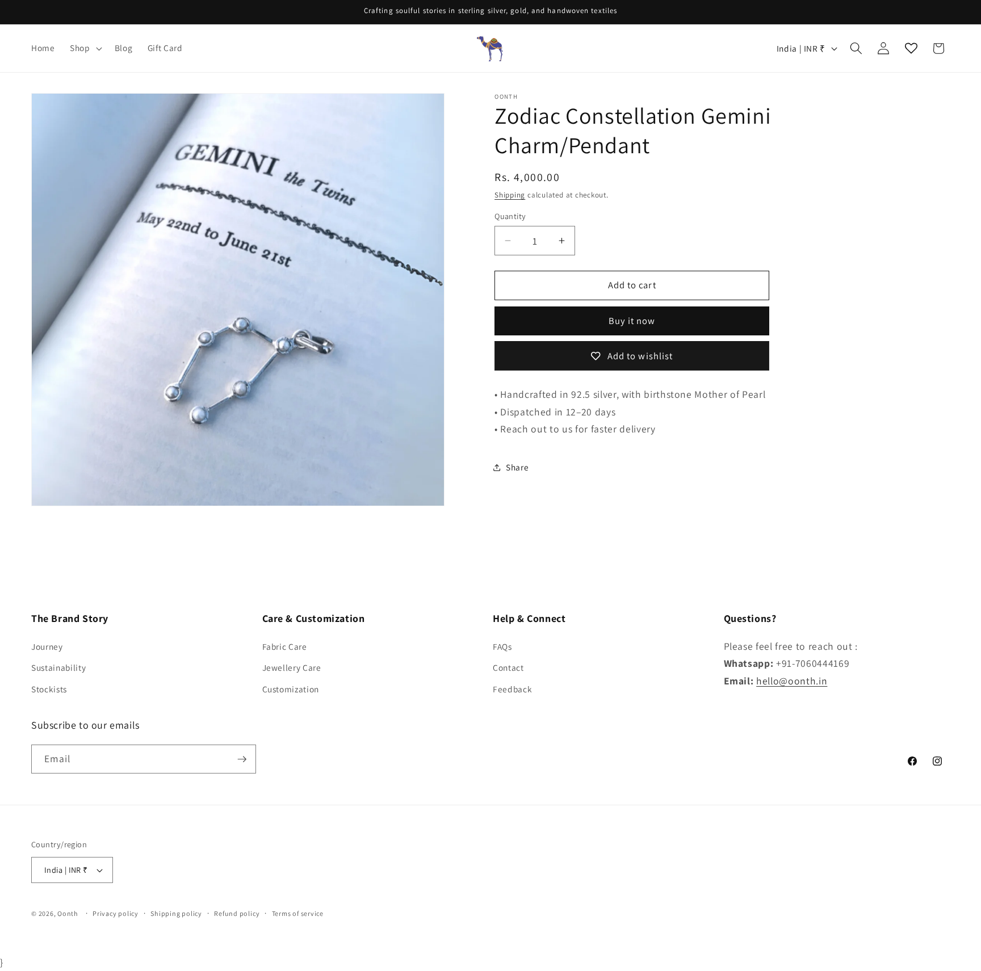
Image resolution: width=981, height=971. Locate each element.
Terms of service (298, 913)
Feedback (512, 689)
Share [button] (517, 467)
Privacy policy (116, 913)
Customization (291, 689)
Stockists (49, 689)
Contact (508, 667)
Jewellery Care (291, 667)
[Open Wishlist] (911, 48)
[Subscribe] (241, 759)
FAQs (502, 646)
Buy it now (632, 321)
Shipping (509, 195)
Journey (47, 646)
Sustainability (58, 667)
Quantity (510, 216)
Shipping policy (176, 913)
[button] (84, 48)
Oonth (67, 913)
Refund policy (236, 913)
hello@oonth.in (791, 680)
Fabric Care (284, 646)
